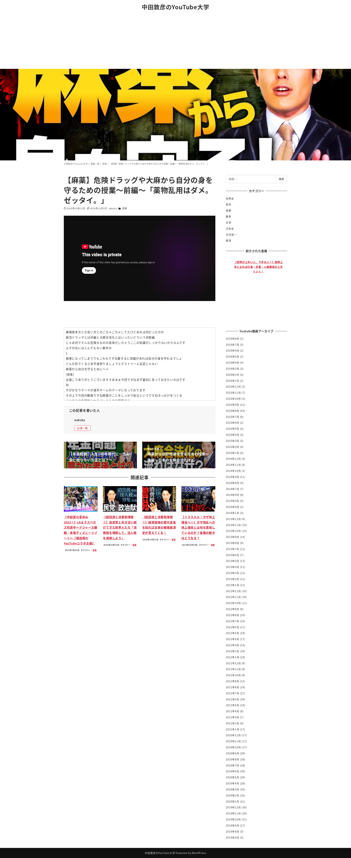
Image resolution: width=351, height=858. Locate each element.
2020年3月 (232, 789)
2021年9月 (232, 681)
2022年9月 (232, 609)
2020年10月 (233, 747)
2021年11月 (233, 669)
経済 (228, 240)
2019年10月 (233, 819)
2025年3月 (232, 441)
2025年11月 (233, 392)
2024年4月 (232, 507)
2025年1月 (232, 453)
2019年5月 (232, 837)
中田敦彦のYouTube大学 (175, 7)
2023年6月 (232, 555)
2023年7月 (232, 549)
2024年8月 (232, 483)
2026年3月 (232, 368)
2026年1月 (232, 380)
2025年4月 (232, 435)
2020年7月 (232, 765)
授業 (124, 208)
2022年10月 (233, 603)
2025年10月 (233, 398)
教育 (228, 216)
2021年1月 (232, 729)
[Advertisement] (175, 41)
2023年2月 (232, 579)
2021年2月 (232, 723)
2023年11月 (233, 525)
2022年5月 (232, 633)
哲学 (228, 204)
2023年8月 (232, 543)
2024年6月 (232, 495)
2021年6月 (232, 699)
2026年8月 (232, 338)
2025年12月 (233, 386)
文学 (228, 222)
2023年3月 (232, 573)
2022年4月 (232, 639)
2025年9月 (232, 404)
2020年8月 (232, 759)
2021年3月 (232, 717)
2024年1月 (232, 513)
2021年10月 (233, 675)
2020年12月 (233, 735)
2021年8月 (232, 687)
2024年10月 (233, 471)
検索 (281, 179)
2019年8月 (232, 831)
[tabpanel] (258, 289)
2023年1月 (232, 585)
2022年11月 (233, 597)
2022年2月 (232, 651)
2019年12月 (233, 807)
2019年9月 (232, 825)
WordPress (199, 853)
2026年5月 (232, 356)
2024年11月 (233, 465)
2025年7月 (232, 417)
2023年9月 (232, 537)
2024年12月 (233, 458)
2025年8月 (232, 411)
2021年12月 (233, 663)
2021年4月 (232, 711)
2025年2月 (232, 447)
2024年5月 (232, 501)
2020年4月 (232, 783)
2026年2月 (232, 374)
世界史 (230, 198)
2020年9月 (232, 753)
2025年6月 (232, 422)
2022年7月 (232, 621)
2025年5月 (232, 428)
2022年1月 (232, 657)
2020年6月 (232, 771)
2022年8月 (232, 615)
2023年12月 (233, 519)
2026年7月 (232, 344)
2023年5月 (232, 561)
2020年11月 (233, 741)
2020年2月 (232, 795)
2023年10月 (233, 531)
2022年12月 (233, 591)
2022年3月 (232, 645)
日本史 (230, 228)
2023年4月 (232, 567)
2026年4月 (232, 362)
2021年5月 (232, 705)
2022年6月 (232, 627)
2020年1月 (232, 801)
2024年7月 (232, 489)
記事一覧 (82, 428)
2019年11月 (233, 813)
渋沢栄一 (231, 234)
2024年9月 (232, 477)
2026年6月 (232, 350)
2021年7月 (232, 693)
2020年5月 (232, 777)
